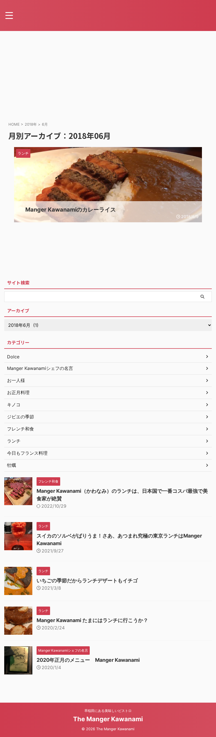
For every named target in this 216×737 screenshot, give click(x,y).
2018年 (31, 124)
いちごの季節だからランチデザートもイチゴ (87, 580)
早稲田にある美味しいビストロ (108, 711)
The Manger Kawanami (108, 719)
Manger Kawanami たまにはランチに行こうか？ (92, 620)
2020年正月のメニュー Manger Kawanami (88, 660)
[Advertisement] (108, 73)
